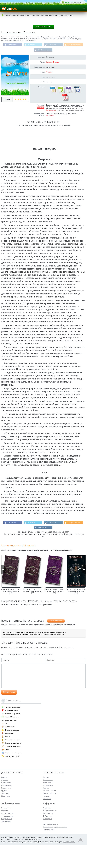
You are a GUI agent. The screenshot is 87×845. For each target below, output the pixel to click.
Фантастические (7, 813)
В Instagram (52, 45)
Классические (6, 788)
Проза (7, 723)
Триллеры (5, 793)
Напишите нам (51, 110)
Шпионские (5, 796)
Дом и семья (9, 733)
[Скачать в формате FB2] (53, 92)
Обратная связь (49, 829)
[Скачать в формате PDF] (65, 100)
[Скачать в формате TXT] (69, 92)
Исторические (6, 785)
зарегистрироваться (27, 634)
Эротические (6, 821)
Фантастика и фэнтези (12, 707)
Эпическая (47, 799)
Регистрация (78, 2)
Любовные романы (11, 710)
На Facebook (12, 45)
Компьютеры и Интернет (13, 753)
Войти (67, 2)
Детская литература (12, 730)
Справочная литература (13, 743)
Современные (6, 819)
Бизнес (7, 736)
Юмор (7, 749)
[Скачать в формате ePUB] (61, 92)
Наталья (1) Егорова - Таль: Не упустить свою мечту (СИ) (76, 591)
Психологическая (49, 791)
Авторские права (43, 26)
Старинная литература (12, 746)
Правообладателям (50, 824)
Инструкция (50, 115)
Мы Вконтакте (42, 50)
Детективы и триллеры (12, 714)
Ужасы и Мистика (49, 793)
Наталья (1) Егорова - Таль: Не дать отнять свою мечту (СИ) (32, 591)
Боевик (4, 777)
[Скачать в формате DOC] (77, 92)
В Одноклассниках (74, 45)
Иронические (6, 782)
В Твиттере (31, 45)
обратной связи (69, 842)
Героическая (48, 780)
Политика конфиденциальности (55, 827)
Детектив (4, 780)
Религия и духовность (12, 740)
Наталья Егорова (52, 62)
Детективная (47, 782)
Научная (46, 788)
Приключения (9, 727)
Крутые (4, 791)
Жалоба (40, 107)
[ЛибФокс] (9, 8)
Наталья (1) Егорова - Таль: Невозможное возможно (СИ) (10, 591)
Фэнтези (49, 72)
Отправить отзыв (9, 692)
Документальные (10, 720)
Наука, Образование (12, 717)
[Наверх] (80, 840)
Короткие (4, 811)
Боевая (46, 777)
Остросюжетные (7, 816)
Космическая (48, 785)
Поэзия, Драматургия (12, 756)
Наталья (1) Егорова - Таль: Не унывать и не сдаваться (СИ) (54, 591)
